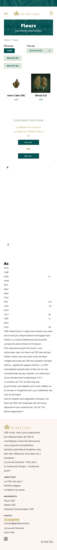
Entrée (28, 142)
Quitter (29, 156)
